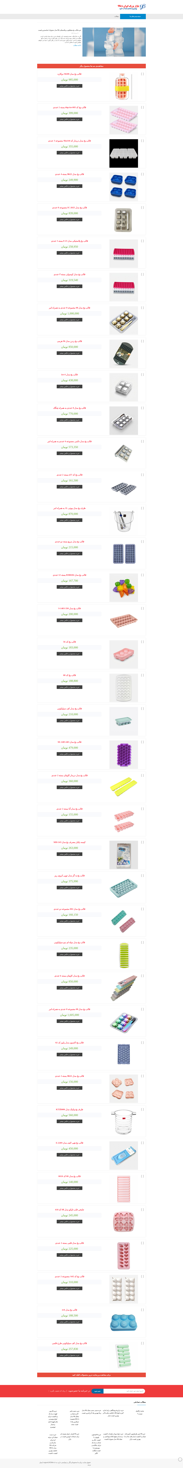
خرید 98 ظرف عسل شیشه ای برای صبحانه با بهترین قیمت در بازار (69, 1436)
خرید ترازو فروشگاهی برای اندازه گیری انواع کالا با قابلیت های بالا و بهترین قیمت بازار (113, 1413)
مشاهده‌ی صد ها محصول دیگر (91, 66)
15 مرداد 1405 (74, 33)
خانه (144, 21)
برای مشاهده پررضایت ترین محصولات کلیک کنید (91, 1375)
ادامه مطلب (77, 45)
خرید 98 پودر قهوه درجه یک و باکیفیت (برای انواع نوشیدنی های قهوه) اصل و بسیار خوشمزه (53, 1419)
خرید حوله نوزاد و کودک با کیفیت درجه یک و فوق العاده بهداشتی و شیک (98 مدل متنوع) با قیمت (113, 1436)
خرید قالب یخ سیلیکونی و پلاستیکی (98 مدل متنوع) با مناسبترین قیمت (59, 30)
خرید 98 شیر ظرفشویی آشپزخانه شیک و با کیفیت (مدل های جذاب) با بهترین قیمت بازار (135, 1436)
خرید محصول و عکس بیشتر (69, 86)
